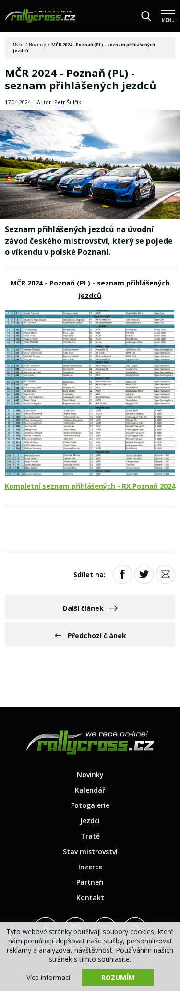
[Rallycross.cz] (40, 16)
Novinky (37, 44)
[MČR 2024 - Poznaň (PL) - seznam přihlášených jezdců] (90, 165)
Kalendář (90, 789)
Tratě (90, 836)
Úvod (18, 44)
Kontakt (90, 897)
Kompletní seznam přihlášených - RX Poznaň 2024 (90, 486)
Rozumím (117, 977)
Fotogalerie (90, 805)
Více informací (48, 977)
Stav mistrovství (90, 851)
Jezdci (90, 820)
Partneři (90, 882)
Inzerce (90, 866)
